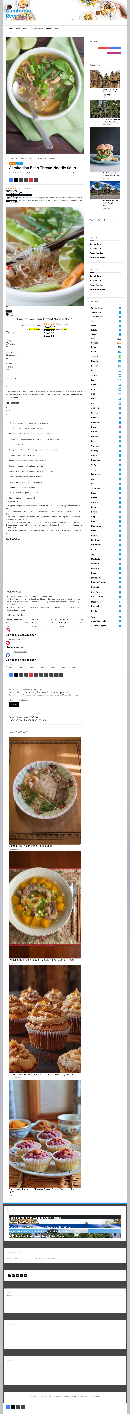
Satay (93, 469)
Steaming (95, 460)
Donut (94, 573)
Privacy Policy (95, 248)
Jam (93, 554)
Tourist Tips (96, 312)
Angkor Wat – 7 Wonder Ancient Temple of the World (111, 203)
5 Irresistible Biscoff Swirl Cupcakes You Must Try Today (41, 1074)
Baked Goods (97, 596)
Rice (93, 370)
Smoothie (95, 488)
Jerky (93, 479)
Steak (93, 531)
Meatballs (95, 559)
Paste (93, 549)
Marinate (95, 563)
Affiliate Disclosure (97, 257)
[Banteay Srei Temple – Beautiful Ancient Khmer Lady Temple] (105, 79)
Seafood (95, 587)
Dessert (94, 366)
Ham (93, 521)
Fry (92, 380)
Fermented (96, 474)
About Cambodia (98, 621)
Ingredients (96, 578)
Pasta (93, 326)
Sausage (95, 450)
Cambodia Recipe (14, 173)
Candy (94, 455)
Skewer (94, 413)
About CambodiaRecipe (16, 1299)
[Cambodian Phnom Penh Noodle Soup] (45, 791)
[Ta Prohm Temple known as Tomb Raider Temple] (105, 109)
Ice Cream (96, 540)
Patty (93, 465)
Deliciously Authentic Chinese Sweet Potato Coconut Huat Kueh (42, 1190)
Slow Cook (96, 545)
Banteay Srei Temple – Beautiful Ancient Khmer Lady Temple (111, 91)
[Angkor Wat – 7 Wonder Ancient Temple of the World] (105, 190)
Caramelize (96, 446)
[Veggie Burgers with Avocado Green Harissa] (105, 149)
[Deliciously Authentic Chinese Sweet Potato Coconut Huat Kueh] (45, 1134)
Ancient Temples (98, 626)
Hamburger (96, 526)
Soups (93, 334)
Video (48, 29)
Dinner (94, 512)
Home (11, 29)
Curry (93, 399)
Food (18, 29)
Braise (94, 498)
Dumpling (95, 422)
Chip (93, 516)
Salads (94, 330)
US (7, 417)
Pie (92, 483)
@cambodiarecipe (16, 639)
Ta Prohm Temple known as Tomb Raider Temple (37, 1236)
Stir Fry (94, 356)
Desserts (95, 606)
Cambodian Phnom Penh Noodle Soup (30, 845)
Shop (56, 29)
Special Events (97, 308)
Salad (93, 351)
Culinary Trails (37, 29)
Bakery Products (99, 582)
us (12, 664)
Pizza (93, 493)
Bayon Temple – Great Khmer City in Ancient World (38, 1231)
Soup (93, 347)
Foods (8, 667)
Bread (94, 417)
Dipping (94, 389)
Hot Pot (94, 436)
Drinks (94, 611)
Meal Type (96, 602)
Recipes (24, 158)
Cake (93, 385)
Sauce (94, 375)
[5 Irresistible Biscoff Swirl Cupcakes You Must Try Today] (45, 1019)
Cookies (95, 502)
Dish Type (95, 592)
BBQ (93, 403)
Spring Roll (96, 408)
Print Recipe (27, 195)
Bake (93, 441)
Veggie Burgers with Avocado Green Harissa (35, 1217)
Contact (10, 1303)
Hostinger (96, 1396)
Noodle (19, 163)
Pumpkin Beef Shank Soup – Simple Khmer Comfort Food (41, 959)
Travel (25, 29)
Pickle (94, 432)
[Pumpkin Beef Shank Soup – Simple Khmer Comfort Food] (45, 905)
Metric (8, 410)
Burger (94, 535)
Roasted (95, 568)
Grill (93, 394)
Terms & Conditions (97, 244)
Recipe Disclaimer (97, 253)
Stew (93, 427)
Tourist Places (97, 317)
